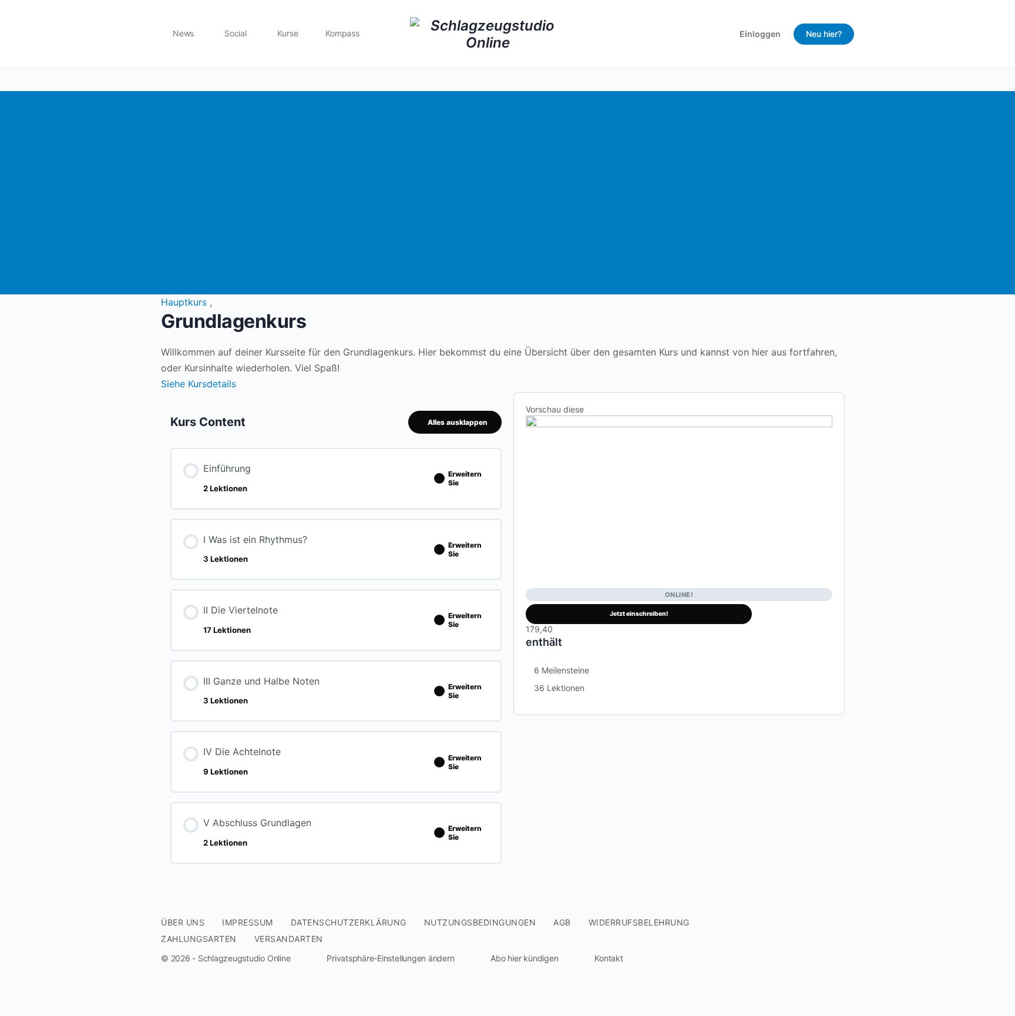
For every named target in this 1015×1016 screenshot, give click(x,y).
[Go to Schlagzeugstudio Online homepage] (487, 32)
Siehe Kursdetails (200, 384)
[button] (381, 958)
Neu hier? (824, 34)
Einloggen (760, 34)
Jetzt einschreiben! (639, 614)
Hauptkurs (185, 302)
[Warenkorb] (720, 34)
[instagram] (826, 940)
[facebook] (805, 940)
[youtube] (847, 940)
